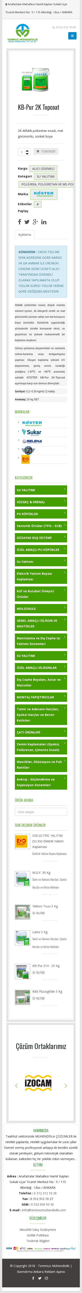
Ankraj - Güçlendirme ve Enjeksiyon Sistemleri (36, 782)
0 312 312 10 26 (45, 1193)
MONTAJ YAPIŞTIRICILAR (35, 697)
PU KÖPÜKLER (27, 514)
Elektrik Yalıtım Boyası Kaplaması (34, 576)
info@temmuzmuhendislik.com (44, 1210)
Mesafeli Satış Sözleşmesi (37, 1230)
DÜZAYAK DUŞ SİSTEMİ (34, 538)
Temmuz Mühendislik (53, 1266)
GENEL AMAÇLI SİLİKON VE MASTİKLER (37, 623)
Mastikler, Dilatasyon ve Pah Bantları (39, 764)
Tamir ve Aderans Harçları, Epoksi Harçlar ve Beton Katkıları (38, 714)
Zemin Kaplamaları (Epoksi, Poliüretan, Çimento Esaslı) (38, 747)
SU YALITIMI (26, 490)
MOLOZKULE (26, 609)
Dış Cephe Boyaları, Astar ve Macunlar (39, 682)
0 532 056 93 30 (42, 1204)
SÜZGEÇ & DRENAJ (30, 502)
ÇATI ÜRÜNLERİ (28, 732)
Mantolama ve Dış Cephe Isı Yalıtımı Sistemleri (38, 641)
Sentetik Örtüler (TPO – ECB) (39, 526)
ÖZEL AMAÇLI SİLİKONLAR (37, 668)
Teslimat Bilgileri (37, 1241)
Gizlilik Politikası (38, 1235)
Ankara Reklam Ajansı (49, 1271)
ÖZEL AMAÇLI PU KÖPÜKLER (38, 550)
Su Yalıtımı (25, 562)
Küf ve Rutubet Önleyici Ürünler (35, 594)
